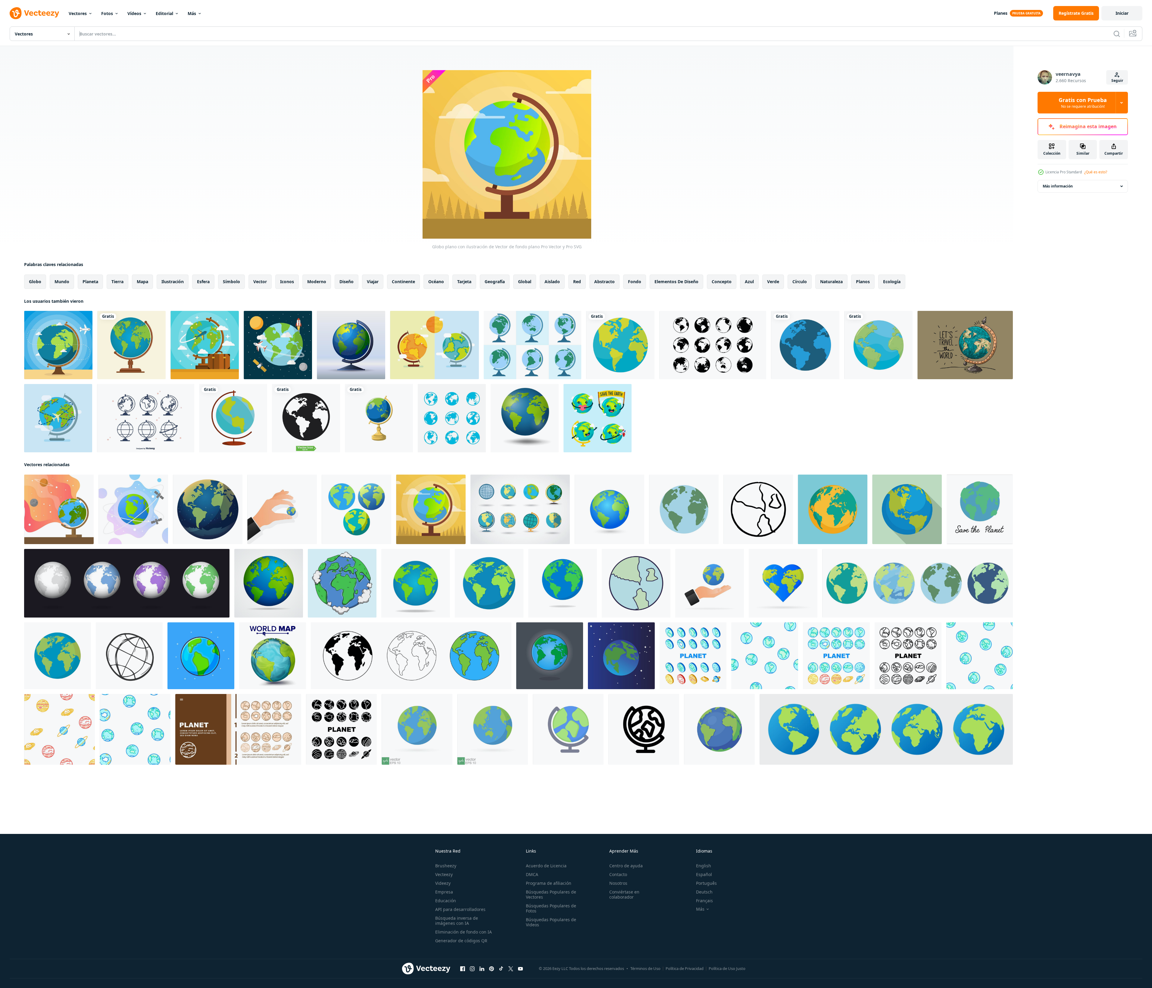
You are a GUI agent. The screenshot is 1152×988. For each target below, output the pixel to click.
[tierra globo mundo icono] (568, 729)
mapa (142, 281)
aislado (552, 281)
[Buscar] (1116, 33)
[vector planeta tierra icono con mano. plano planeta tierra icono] (709, 583)
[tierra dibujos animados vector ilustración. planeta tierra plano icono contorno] (549, 655)
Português (706, 883)
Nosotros (618, 883)
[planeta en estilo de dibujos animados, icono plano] (200, 655)
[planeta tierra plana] (57, 655)
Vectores (78, 13)
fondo (634, 281)
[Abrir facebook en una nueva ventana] (462, 968)
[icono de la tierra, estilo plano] (832, 509)
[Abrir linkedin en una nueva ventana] (481, 968)
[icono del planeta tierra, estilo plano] (907, 509)
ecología (892, 281)
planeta (90, 281)
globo (35, 281)
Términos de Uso (645, 968)
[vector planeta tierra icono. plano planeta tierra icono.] (783, 583)
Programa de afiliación (548, 883)
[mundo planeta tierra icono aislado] (620, 345)
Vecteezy (444, 874)
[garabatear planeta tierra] (758, 509)
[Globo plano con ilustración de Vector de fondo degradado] (59, 509)
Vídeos (134, 13)
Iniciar (1122, 13)
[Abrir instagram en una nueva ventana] (472, 968)
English (703, 866)
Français (704, 900)
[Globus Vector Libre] (532, 345)
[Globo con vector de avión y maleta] (204, 345)
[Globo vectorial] (434, 345)
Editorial (164, 13)
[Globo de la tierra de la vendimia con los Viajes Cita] (965, 345)
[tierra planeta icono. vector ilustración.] (207, 509)
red (577, 281)
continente (403, 281)
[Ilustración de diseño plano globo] (351, 345)
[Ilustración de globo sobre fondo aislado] (268, 583)
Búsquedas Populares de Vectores (551, 894)
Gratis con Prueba (1083, 102)
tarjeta (464, 281)
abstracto (604, 281)
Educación (445, 900)
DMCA (532, 874)
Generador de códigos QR (461, 940)
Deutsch (704, 892)
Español (704, 874)
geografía (495, 281)
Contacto (618, 874)
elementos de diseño (676, 281)
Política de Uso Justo (727, 968)
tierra (117, 281)
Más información (1058, 186)
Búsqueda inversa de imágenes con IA (456, 920)
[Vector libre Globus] (520, 509)
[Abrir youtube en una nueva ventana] (520, 968)
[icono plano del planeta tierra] (562, 583)
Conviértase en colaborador (624, 894)
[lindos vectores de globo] (58, 345)
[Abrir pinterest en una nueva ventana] (491, 968)
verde (773, 281)
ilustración (172, 281)
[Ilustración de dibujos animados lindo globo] (598, 418)
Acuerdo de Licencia (546, 866)
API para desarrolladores (460, 909)
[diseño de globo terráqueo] (131, 345)
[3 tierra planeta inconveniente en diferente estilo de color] (356, 509)
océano (436, 281)
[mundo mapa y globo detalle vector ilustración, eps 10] (609, 509)
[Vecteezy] (34, 13)
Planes (1000, 13)
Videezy (443, 883)
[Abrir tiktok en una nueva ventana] (501, 968)
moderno (316, 281)
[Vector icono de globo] (805, 345)
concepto (722, 281)
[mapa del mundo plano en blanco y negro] (712, 345)
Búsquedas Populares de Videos (551, 922)
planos (863, 281)
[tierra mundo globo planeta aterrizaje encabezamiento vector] (238, 729)
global (524, 281)
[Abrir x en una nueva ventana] (510, 968)
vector (260, 281)
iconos (287, 281)
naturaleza (831, 281)
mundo (62, 281)
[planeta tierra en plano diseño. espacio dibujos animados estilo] (636, 583)
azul (749, 281)
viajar (373, 281)
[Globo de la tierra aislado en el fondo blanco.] (525, 418)
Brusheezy (445, 866)
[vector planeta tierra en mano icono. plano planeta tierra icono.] (282, 509)
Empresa (444, 892)
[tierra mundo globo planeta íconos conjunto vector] (693, 655)
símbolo (231, 281)
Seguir (1117, 80)
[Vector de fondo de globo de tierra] (278, 345)
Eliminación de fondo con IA (463, 932)
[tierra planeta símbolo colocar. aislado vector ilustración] (411, 655)
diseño (346, 281)
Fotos (107, 13)
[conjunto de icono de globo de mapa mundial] (452, 418)
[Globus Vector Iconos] (145, 418)
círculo (799, 281)
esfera (203, 281)
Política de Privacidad (685, 968)
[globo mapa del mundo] (878, 345)
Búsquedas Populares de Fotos (551, 908)
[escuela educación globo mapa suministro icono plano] (233, 418)
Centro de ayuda (626, 866)
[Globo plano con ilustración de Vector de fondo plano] (431, 509)
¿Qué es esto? (1095, 172)
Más (192, 13)
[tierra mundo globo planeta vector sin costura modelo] (764, 655)
